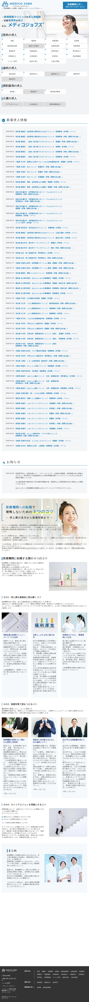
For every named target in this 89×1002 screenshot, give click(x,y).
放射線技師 (55, 46)
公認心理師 (55, 61)
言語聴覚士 (34, 56)
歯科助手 (77, 74)
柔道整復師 (77, 56)
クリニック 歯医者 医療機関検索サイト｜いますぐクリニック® (9, 990)
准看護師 (55, 41)
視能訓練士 (34, 51)
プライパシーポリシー (9, 986)
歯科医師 (12, 74)
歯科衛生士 (34, 74)
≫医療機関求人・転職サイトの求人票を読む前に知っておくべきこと (14, 672)
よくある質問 (6, 983)
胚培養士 (55, 56)
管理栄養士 (55, 51)
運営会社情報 (6, 975)
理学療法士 (77, 51)
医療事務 (77, 46)
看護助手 (12, 51)
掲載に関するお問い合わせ (9, 979)
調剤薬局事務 (55, 92)
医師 (12, 41)
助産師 (76, 41)
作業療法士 (12, 56)
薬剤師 (12, 92)
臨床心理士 (34, 61)
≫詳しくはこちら (9, 793)
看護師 (33, 41)
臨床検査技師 (12, 46)
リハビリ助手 (12, 61)
